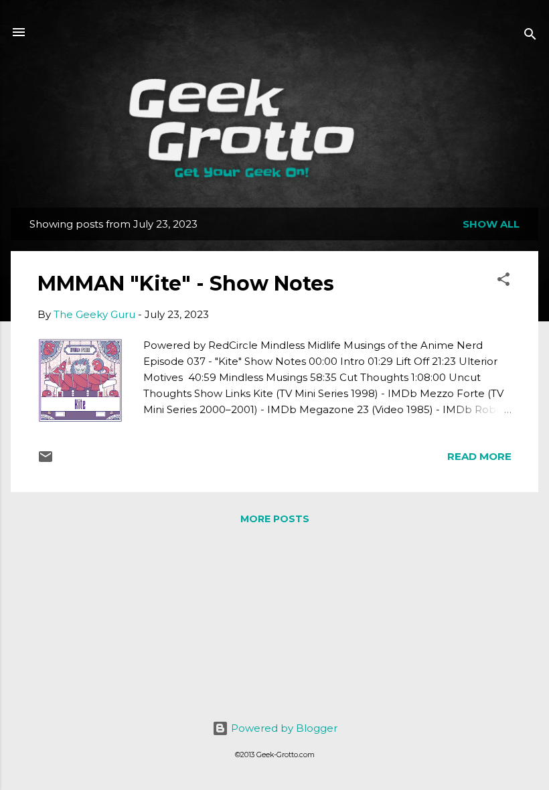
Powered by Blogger (282, 728)
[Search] (530, 36)
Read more (479, 456)
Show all (491, 224)
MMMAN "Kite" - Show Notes (185, 283)
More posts (274, 519)
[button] (503, 281)
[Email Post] (45, 461)
